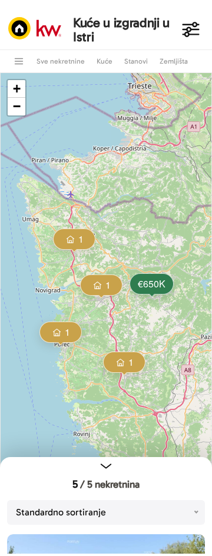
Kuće (104, 61)
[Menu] (19, 61)
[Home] (37, 29)
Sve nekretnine (61, 61)
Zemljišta (174, 61)
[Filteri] (191, 29)
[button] (151, 285)
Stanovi (136, 61)
